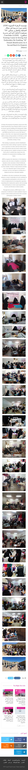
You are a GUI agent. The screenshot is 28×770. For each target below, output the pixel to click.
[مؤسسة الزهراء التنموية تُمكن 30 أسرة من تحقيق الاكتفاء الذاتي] (8, 692)
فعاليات (4, 760)
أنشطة (23, 690)
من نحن (10, 762)
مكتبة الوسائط (16, 762)
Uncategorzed (9, 690)
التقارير (22, 762)
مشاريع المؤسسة (16, 760)
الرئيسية (23, 760)
